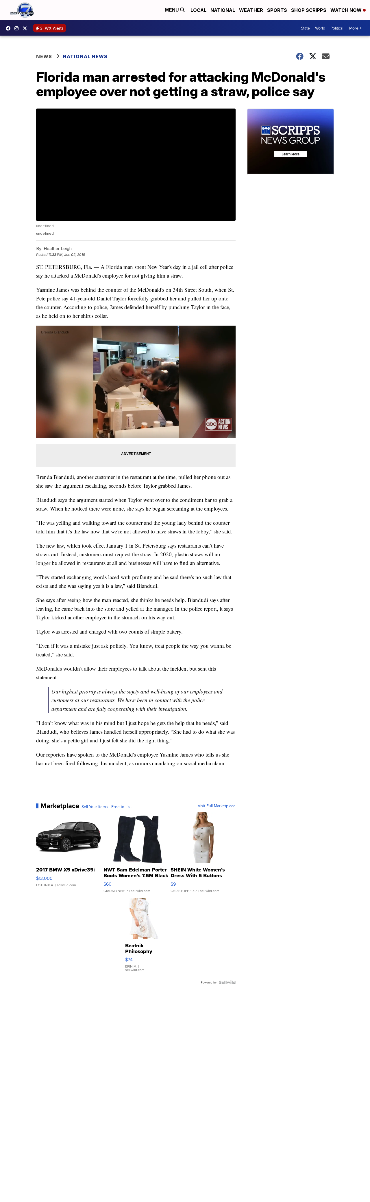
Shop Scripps (308, 10)
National (222, 10)
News (44, 56)
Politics (336, 28)
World (320, 28)
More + (355, 28)
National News (85, 56)
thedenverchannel (17, 28)
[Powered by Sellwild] (227, 982)
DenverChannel (26, 28)
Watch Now (346, 10)
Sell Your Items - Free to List (107, 807)
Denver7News (9, 28)
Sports (277, 10)
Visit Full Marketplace (217, 806)
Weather (251, 10)
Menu (172, 10)
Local (198, 10)
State (305, 28)
